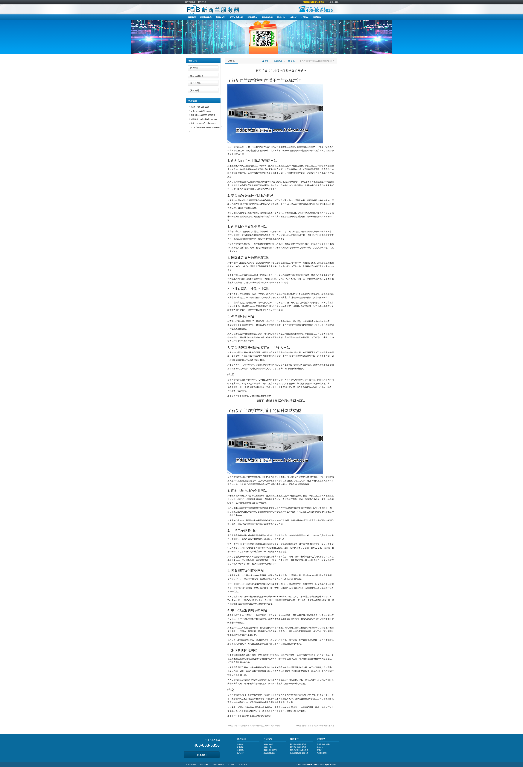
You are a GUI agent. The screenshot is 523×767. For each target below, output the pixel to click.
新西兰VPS (204, 764)
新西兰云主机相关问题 (298, 747)
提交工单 (240, 750)
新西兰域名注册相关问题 (299, 753)
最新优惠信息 (196, 75)
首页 (266, 60)
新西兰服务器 (190, 2)
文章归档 (192, 60)
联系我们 (202, 754)
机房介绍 (240, 753)
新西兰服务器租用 (270, 750)
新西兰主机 (202, 2)
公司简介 (240, 744)
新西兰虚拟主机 (316, 150)
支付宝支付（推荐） (324, 744)
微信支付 (320, 747)
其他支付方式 (321, 753)
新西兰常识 (195, 83)
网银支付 (320, 750)
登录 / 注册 (334, 2)
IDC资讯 (194, 68)
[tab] (203, 60)
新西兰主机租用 (269, 753)
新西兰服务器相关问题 (298, 744)
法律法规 (194, 90)
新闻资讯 (278, 60)
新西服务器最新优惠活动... (314, 2)
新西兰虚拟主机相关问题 (299, 750)
